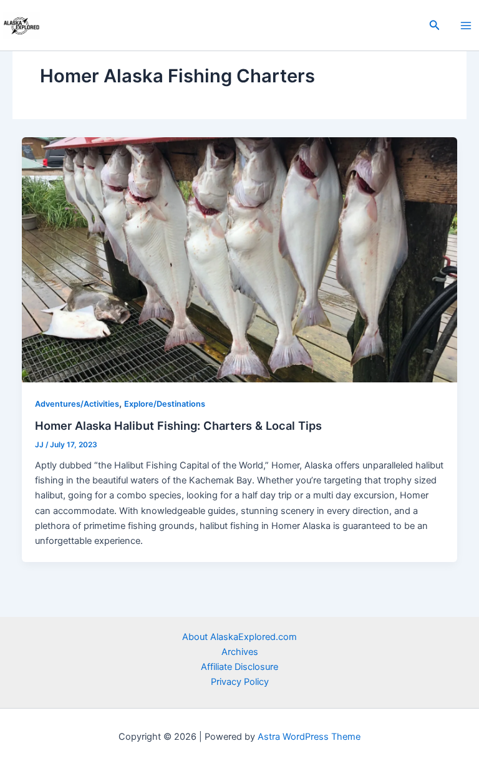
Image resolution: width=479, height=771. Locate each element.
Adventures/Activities (77, 404)
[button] (434, 25)
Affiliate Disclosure (239, 666)
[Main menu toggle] (466, 25)
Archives (239, 651)
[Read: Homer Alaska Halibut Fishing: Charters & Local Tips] (240, 258)
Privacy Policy (240, 681)
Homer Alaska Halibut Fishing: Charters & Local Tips (178, 425)
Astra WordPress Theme (309, 736)
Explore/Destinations (164, 404)
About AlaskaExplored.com (239, 636)
